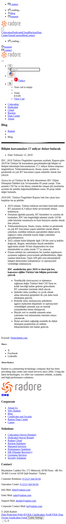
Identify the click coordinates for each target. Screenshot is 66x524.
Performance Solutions (19, 449)
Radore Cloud (15, 440)
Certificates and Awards (20, 416)
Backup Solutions (17, 443)
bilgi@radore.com (21, 489)
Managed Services (17, 446)
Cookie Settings (35, 518)
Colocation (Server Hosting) (22, 434)
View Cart (19, 98)
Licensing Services (17, 455)
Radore (11, 131)
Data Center (14, 115)
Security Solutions (17, 458)
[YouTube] (5, 395)
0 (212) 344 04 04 (29, 484)
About (11, 35)
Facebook (13, 353)
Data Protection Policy (12, 514)
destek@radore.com (26, 500)
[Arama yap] (10, 66)
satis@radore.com (22, 495)
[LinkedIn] (2, 395)
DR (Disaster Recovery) (20, 452)
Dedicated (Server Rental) (21, 437)
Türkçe (21, 80)
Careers (18, 35)
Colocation (6, 32)
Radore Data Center (18, 419)
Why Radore (14, 410)
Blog (12, 13)
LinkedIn (12, 356)
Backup (33, 32)
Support (14, 16)
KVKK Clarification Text (37, 514)
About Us (13, 407)
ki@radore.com (34, 506)
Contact (14, 4)
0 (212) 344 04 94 (31, 478)
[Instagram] (7, 395)
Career (11, 422)
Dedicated (17, 32)
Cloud (26, 32)
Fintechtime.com (19, 337)
